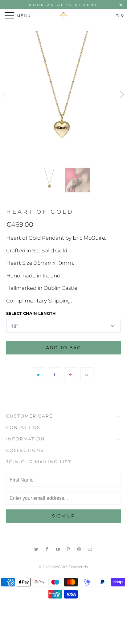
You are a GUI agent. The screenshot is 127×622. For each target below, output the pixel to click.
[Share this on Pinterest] (70, 374)
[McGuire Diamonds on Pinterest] (68, 548)
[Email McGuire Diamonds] (90, 548)
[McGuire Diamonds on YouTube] (58, 548)
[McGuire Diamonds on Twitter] (36, 548)
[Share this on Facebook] (54, 374)
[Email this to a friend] (86, 374)
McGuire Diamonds (70, 566)
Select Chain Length (31, 313)
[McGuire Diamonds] (63, 15)
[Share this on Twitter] (38, 374)
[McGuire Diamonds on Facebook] (47, 548)
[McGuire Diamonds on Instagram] (79, 548)
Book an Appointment (63, 5)
